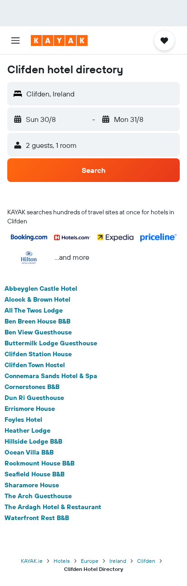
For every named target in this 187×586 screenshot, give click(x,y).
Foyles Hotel (23, 419)
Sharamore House (32, 485)
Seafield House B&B (34, 474)
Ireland (117, 560)
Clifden (146, 560)
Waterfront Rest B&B (37, 518)
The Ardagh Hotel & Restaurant (53, 507)
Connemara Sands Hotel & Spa (51, 376)
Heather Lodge (27, 430)
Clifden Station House (38, 354)
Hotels (62, 560)
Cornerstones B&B (32, 387)
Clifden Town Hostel (35, 365)
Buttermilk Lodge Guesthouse (51, 343)
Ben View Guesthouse (38, 332)
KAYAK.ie (32, 560)
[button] (15, 40)
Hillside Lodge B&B (33, 441)
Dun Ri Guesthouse (34, 398)
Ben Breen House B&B (37, 321)
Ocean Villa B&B (29, 452)
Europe (89, 560)
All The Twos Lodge (34, 310)
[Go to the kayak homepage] (59, 40)
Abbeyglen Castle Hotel (41, 288)
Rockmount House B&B (39, 463)
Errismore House (30, 408)
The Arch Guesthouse (38, 496)
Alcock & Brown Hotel (37, 299)
